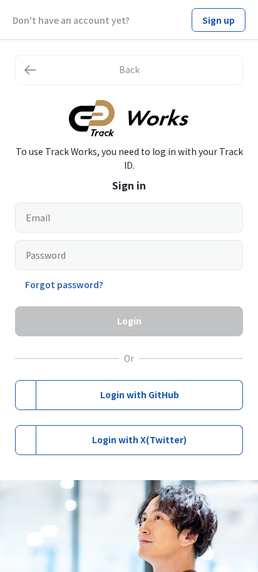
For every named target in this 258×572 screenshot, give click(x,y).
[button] (129, 70)
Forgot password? (64, 284)
